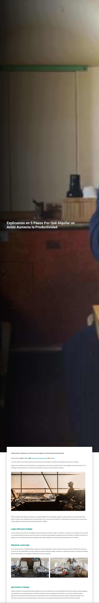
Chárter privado (15, 453)
